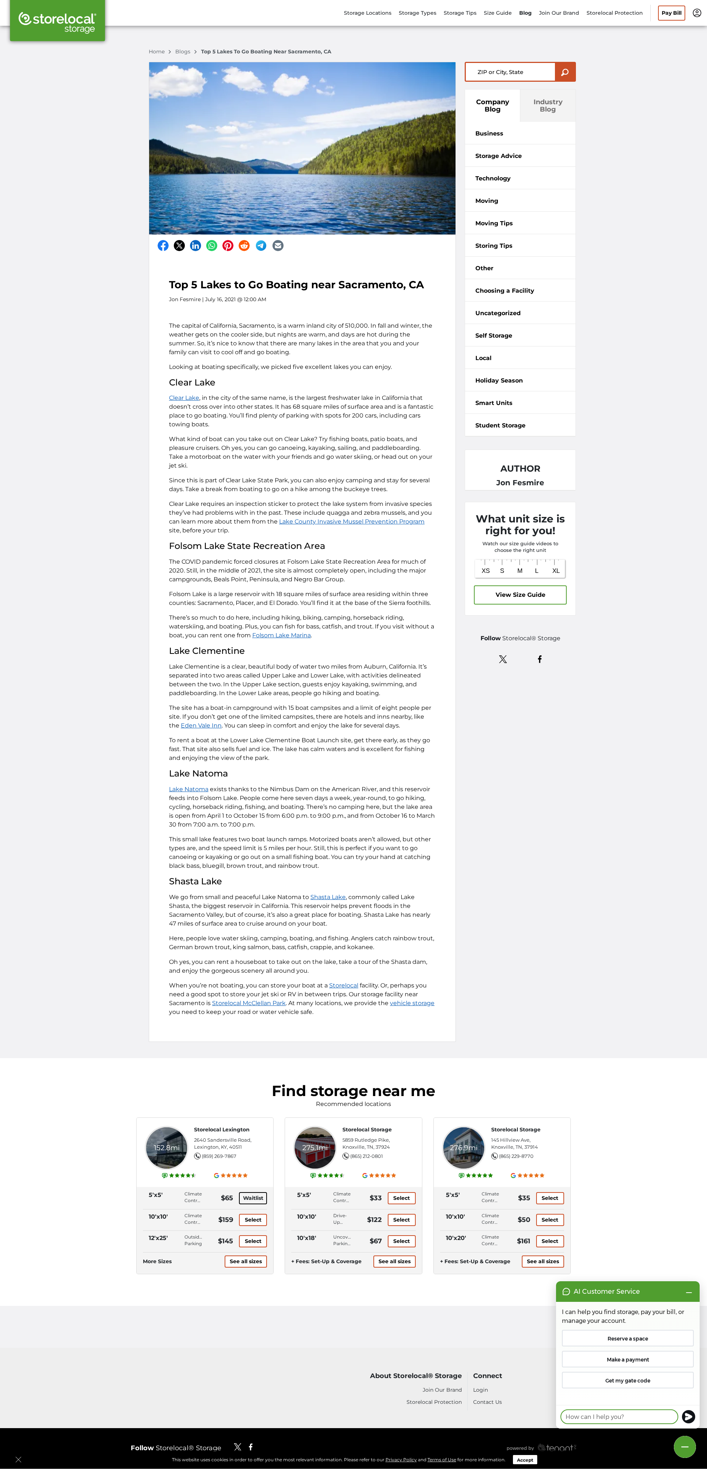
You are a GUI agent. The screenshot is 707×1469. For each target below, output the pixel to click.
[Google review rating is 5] (231, 1175)
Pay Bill (672, 13)
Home (157, 51)
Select (253, 1219)
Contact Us (487, 1402)
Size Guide (498, 13)
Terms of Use (442, 1459)
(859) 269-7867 (219, 1156)
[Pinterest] (228, 245)
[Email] (278, 245)
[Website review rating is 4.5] (179, 1175)
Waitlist (253, 1198)
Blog (525, 13)
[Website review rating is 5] (476, 1175)
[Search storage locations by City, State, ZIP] (565, 72)
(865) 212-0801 (366, 1156)
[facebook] (540, 658)
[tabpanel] (520, 133)
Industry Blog (548, 105)
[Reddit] (244, 245)
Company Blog (492, 105)
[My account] (697, 12)
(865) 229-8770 (516, 1156)
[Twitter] (179, 245)
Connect (487, 1376)
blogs (183, 51)
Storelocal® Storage (176, 1448)
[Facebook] (163, 245)
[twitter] (503, 658)
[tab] (520, 133)
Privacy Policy (401, 1459)
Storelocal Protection (615, 13)
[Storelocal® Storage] (57, 23)
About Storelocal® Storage (416, 1376)
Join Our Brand (559, 13)
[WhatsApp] (212, 245)
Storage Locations (367, 13)
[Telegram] (261, 245)
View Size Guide (520, 594)
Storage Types (417, 13)
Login (480, 1390)
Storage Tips (460, 13)
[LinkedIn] (195, 245)
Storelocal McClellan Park (249, 1003)
